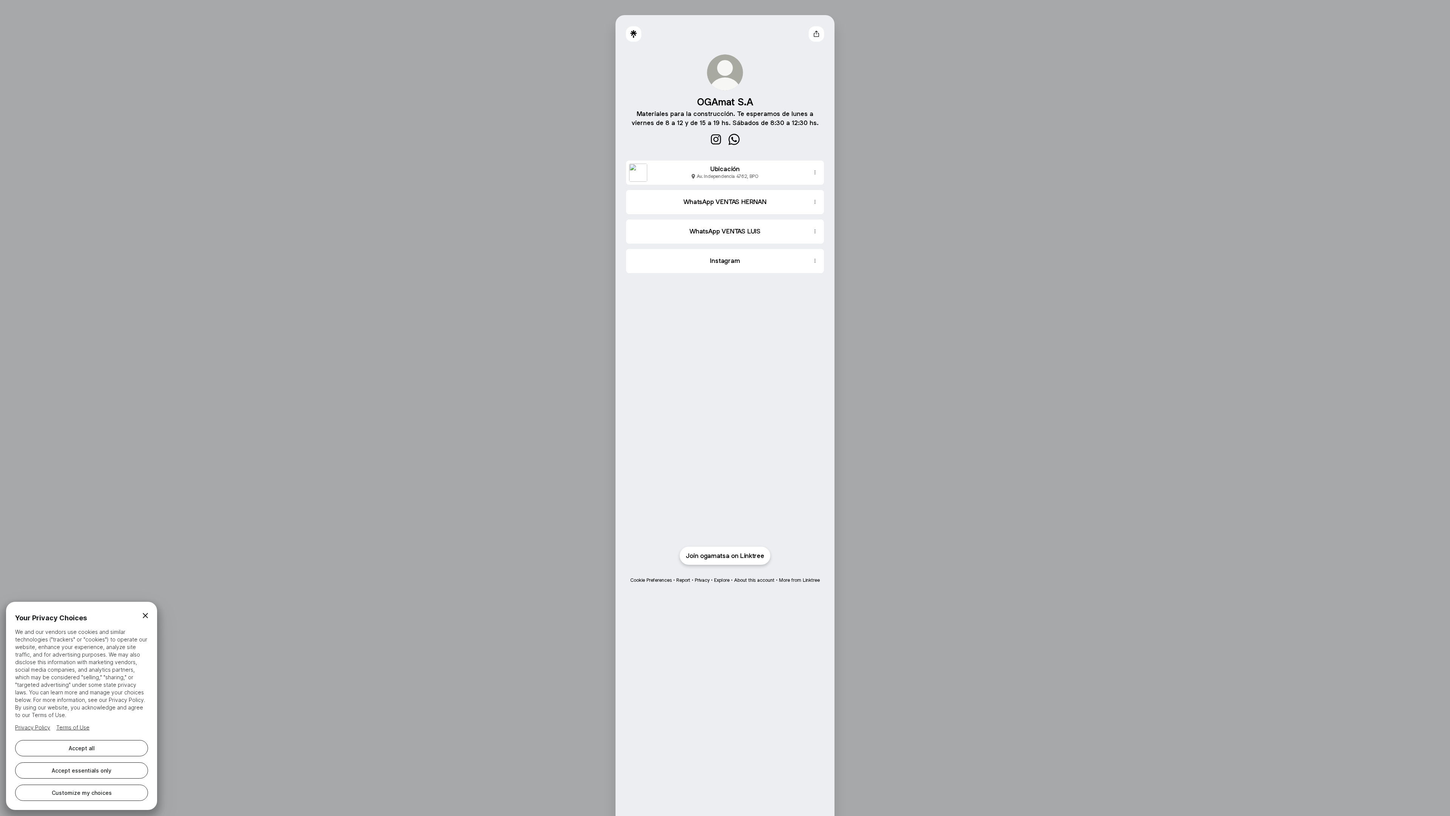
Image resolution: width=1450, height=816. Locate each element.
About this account (754, 580)
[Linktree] (633, 34)
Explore (722, 580)
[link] (716, 139)
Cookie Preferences (651, 580)
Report (683, 580)
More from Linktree (799, 580)
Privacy (702, 580)
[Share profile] (816, 34)
